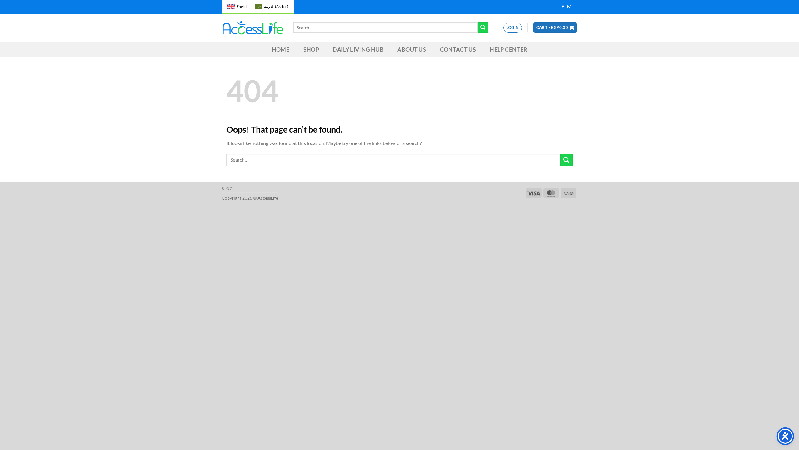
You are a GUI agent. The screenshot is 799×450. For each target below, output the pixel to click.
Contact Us (458, 49)
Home (280, 49)
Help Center (508, 49)
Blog (227, 188)
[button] (555, 27)
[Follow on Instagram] (569, 7)
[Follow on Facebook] (563, 7)
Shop (311, 49)
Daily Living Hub (358, 49)
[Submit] (483, 27)
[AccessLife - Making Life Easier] (253, 27)
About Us (411, 49)
